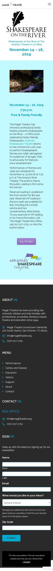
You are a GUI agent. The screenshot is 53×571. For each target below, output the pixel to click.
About (8, 386)
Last (4, 478)
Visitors (9, 377)
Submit (11, 538)
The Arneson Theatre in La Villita (28, 43)
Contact (9, 391)
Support (9, 382)
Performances (13, 363)
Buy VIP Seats (26, 241)
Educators (11, 372)
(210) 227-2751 (15, 341)
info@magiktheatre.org (19, 335)
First (4, 468)
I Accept (26, 562)
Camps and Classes (16, 368)
